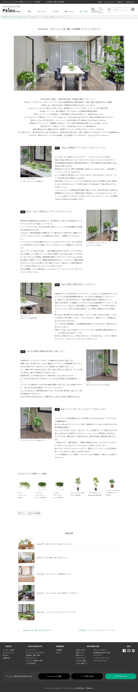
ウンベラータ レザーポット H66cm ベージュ (33, 440)
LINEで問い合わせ (121, 676)
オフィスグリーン (31, 658)
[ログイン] (93, 9)
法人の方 (5, 655)
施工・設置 (83, 11)
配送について (80, 652)
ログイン (59, 652)
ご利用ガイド (120, 2)
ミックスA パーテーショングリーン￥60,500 (40, 495)
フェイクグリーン (31, 650)
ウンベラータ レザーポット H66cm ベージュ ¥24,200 (113, 493)
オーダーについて (109, 2)
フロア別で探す (31, 663)
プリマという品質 (8, 650)
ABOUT (100, 2)
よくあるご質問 (81, 660)
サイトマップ (97, 655)
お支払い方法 (80, 650)
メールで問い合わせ (87, 676)
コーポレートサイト (100, 658)
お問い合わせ (130, 2)
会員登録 (59, 650)
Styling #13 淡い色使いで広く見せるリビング (52, 558)
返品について (80, 655)
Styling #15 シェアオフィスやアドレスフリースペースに (56, 612)
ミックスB (56, 493)
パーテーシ (56, 495)
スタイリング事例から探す (34, 660)
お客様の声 (6, 658)
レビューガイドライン (100, 660)
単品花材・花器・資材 (33, 655)
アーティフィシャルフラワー (35, 652)
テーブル (19, 493)
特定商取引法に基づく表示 (101, 652)
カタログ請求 (81, 663)
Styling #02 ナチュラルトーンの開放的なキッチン (54, 574)
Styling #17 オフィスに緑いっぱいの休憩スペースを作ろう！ (58, 593)
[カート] (109, 9)
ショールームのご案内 (54, 676)
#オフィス (21, 513)
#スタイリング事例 (34, 513)
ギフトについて (81, 658)
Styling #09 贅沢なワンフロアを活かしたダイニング (55, 544)
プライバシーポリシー (100, 650)
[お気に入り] (101, 9)
